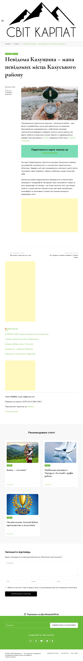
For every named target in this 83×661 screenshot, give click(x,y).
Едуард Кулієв (10, 87)
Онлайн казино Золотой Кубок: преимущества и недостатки (22, 524)
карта (45, 138)
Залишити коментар (11, 93)
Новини (8, 54)
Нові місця (12, 329)
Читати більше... (12, 411)
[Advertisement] (49, 215)
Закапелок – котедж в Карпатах (19, 349)
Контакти (65, 653)
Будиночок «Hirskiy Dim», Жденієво (20, 354)
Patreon (30, 406)
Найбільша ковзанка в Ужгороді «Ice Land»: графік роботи (59, 473)
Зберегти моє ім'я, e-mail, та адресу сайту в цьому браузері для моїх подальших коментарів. (42, 587)
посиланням (49, 153)
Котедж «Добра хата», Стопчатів (19, 344)
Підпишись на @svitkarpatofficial (43, 614)
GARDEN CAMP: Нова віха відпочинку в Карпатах (27, 334)
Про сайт (74, 653)
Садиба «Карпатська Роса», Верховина (22, 339)
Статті (15, 54)
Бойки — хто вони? (16, 470)
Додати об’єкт (53, 653)
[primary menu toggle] (3, 20)
